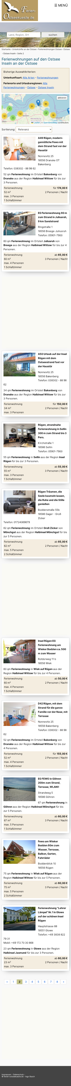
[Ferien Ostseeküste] (20, 20)
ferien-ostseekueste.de (13, 1076)
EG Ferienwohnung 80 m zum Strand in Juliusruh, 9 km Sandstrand (52, 217)
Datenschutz (18, 1074)
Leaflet (36, 122)
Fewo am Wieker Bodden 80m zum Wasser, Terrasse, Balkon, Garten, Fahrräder (48, 849)
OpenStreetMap (50, 122)
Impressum (6, 1074)
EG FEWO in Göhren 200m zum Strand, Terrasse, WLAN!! (49, 783)
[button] (20, 113)
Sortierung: (9, 129)
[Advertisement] (35, 312)
